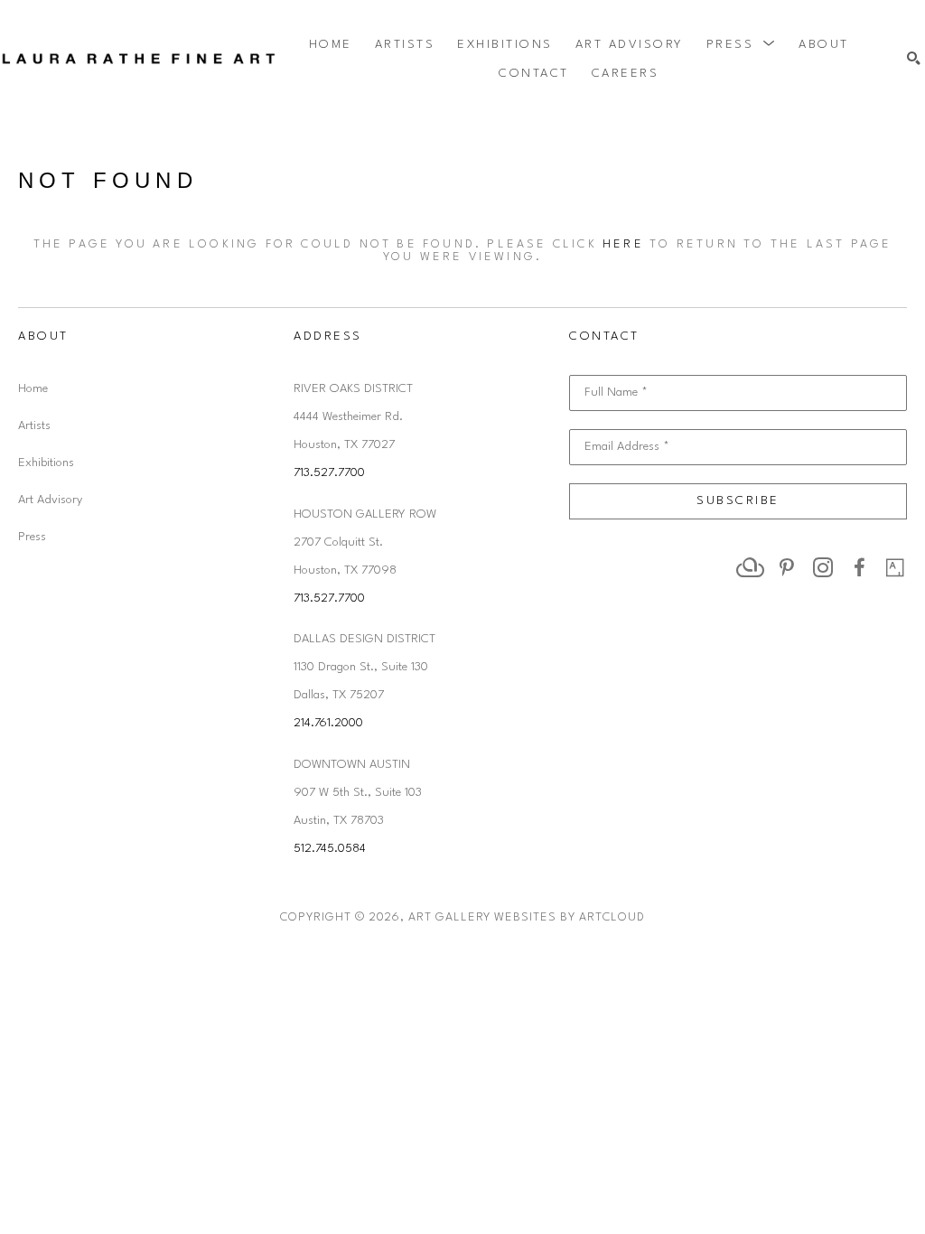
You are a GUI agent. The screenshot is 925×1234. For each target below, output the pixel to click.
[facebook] (859, 567)
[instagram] (823, 567)
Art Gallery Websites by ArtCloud (526, 917)
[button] (741, 44)
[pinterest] (787, 567)
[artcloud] (750, 567)
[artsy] (895, 567)
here (623, 244)
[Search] (913, 59)
